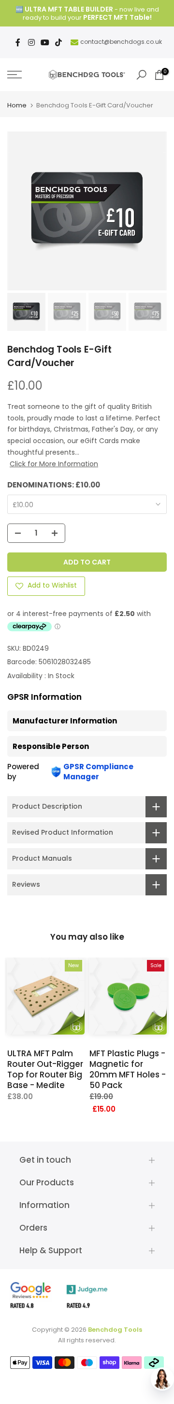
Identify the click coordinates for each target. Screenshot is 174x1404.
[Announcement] (87, 13)
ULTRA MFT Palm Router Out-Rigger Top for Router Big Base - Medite (45, 1069)
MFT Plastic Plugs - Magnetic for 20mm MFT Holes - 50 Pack (127, 1069)
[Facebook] (18, 42)
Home (17, 105)
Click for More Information (54, 463)
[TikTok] (58, 42)
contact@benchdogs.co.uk (121, 42)
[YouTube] (45, 42)
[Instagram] (31, 42)
